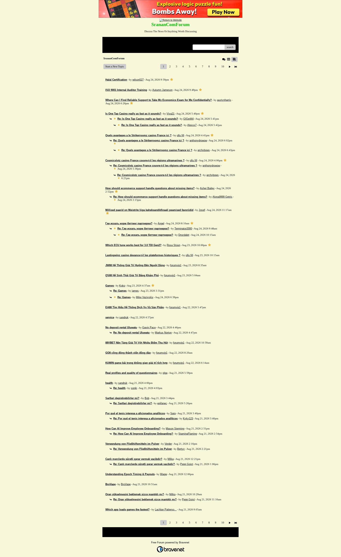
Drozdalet (183, 234)
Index (131, 41)
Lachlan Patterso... (166, 509)
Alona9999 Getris (222, 196)
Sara (173, 413)
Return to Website (115, 41)
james (135, 290)
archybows (204, 150)
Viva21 (170, 113)
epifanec (162, 403)
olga (165, 372)
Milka (171, 458)
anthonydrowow (198, 140)
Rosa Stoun (173, 245)
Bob (147, 398)
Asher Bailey (207, 188)
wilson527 (138, 79)
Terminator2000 (183, 228)
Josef (202, 210)
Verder (168, 443)
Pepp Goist (186, 464)
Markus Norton (163, 332)
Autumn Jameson (162, 89)
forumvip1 (175, 265)
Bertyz (181, 448)
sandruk (123, 317)
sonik (134, 388)
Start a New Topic (114, 66)
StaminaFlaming (187, 433)
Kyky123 (188, 418)
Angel (161, 223)
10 (222, 66)
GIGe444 (188, 118)
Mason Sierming (175, 428)
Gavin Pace (149, 327)
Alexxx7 (192, 125)
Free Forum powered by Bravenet (170, 542)
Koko (122, 285)
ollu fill (180, 135)
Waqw (163, 474)
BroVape (126, 484)
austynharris (224, 100)
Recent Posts (112, 45)
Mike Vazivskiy (144, 297)
